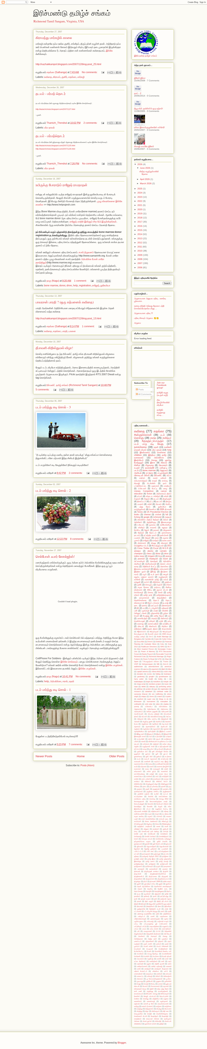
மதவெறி (140, 964)
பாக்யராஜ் (150, 921)
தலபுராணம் (167, 866)
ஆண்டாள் (164, 726)
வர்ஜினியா (156, 999)
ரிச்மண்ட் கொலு (152, 994)
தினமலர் (137, 871)
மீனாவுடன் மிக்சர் (142, 475)
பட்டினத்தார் (162, 473)
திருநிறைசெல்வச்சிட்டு (158, 874)
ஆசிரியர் (155, 724)
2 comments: (90, 123)
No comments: (90, 72)
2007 (140, 263)
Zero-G (165, 664)
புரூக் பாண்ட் (147, 944)
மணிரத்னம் (153, 961)
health (151, 679)
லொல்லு (146, 999)
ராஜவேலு (150, 991)
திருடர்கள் (137, 874)
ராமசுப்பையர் (138, 994)
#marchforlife (166, 629)
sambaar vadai (162, 691)
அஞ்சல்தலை (151, 709)
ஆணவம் (137, 726)
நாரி (155, 899)
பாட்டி (136, 924)
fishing (137, 517)
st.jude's (168, 696)
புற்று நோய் (144, 507)
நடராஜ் (165, 603)
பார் (138, 931)
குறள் (147, 789)
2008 (140, 259)
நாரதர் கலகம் (146, 899)
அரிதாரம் (140, 719)
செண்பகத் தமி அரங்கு (150, 831)
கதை (153, 437)
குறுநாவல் (156, 789)
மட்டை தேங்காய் (140, 961)
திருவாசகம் (150, 879)
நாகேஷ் (146, 896)
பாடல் (136, 470)
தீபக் (145, 881)
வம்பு (169, 621)
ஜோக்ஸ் (137, 849)
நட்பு (151, 501)
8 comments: (77, 539)
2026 (140, 164)
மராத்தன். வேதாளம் (161, 969)
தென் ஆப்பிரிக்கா (143, 886)
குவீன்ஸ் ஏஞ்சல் (143, 794)
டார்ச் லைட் (150, 851)
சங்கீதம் (141, 528)
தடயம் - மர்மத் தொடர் (51, 93)
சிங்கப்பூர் (165, 821)
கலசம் (151, 766)
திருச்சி (165, 871)
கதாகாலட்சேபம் (139, 764)
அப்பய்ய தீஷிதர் (153, 714)
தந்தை (136, 856)
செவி (160, 592)
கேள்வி (150, 796)
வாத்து (136, 1006)
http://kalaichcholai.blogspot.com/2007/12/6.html (55, 149)
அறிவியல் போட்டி (149, 566)
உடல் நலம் (155, 574)
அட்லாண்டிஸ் (139, 561)
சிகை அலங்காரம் (151, 821)
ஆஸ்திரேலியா (139, 731)
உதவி (71, 681)
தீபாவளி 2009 (155, 881)
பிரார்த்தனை (138, 939)
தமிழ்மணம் (138, 866)
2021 (140, 205)
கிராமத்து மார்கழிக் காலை (54, 37)
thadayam (153, 559)
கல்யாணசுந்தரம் (140, 481)
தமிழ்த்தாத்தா (139, 864)
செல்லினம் (164, 834)
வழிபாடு (137, 1004)
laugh (148, 681)
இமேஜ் (153, 572)
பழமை (166, 919)
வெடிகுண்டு (138, 1014)
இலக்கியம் (139, 460)
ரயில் (161, 621)
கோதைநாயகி (139, 801)
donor (62, 285)
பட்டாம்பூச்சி (153, 608)
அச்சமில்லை (163, 706)
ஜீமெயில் (140, 846)
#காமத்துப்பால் (158, 546)
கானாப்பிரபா (138, 776)
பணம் (162, 911)
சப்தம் (157, 814)
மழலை (165, 538)
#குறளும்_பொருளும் (153, 440)
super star (151, 699)
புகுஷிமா (165, 939)
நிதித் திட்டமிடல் (162, 901)
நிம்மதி (143, 904)
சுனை (158, 826)
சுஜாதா (165, 528)
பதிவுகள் (165, 608)
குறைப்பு (166, 789)
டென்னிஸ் (151, 483)
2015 (140, 230)
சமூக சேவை (143, 587)
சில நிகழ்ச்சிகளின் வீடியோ (163, 402)
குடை (144, 786)
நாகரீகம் (137, 896)
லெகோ (136, 999)
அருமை (137, 323)
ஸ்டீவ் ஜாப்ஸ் (147, 1021)
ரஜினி (152, 989)
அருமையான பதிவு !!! (143, 313)
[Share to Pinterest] (120, 72)
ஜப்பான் (168, 844)
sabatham (148, 691)
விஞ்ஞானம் (149, 1009)
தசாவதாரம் (146, 854)
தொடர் (156, 600)
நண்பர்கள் (164, 535)
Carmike (148, 639)
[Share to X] (114, 72)
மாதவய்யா (149, 974)
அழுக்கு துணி (147, 721)
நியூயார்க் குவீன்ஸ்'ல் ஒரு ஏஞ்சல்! (148, 108)
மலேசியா (155, 971)
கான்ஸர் (149, 776)
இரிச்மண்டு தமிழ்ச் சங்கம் (71, 13)
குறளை (139, 789)
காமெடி (165, 481)
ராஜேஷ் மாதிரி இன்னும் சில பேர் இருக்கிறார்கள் (93, 221)
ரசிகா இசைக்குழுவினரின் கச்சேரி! (149, 127)
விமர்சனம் (142, 543)
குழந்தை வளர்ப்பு (153, 791)
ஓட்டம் (166, 754)
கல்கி (166, 769)
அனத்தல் (154, 561)
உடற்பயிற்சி (158, 736)
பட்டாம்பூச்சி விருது (150, 911)
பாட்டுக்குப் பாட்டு (140, 926)
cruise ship (167, 671)
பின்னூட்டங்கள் (140, 613)
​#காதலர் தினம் (151, 629)
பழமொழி (145, 611)
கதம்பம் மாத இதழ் (161, 761)
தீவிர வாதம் (167, 881)
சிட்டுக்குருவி (138, 824)
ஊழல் (165, 574)
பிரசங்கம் (141, 936)
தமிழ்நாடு (152, 864)
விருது (153, 543)
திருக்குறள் (167, 499)
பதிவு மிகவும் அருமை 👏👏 (146, 318)
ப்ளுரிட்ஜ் (150, 959)
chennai (147, 514)
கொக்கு (152, 799)
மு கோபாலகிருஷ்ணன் (154, 979)
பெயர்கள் (137, 949)
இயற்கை (164, 572)
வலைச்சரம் (138, 1001)
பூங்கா (165, 613)
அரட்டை (168, 716)
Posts (141, 389)
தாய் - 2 (137, 93)
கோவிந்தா (137, 806)
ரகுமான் (166, 986)
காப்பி (146, 582)
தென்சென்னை (140, 600)
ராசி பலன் (138, 991)
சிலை (157, 824)
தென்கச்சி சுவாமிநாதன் (162, 886)
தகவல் (156, 530)
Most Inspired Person (145, 649)
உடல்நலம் (168, 736)
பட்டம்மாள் (137, 911)
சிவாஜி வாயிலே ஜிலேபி (144, 146)
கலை (147, 769)
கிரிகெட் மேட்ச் (162, 781)
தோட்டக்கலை (153, 603)
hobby (160, 679)
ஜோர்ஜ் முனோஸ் (150, 849)
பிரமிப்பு (168, 504)
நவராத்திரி (149, 468)
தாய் (165, 483)
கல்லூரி (137, 582)
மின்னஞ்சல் (167, 976)
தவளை (165, 869)
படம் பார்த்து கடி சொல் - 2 (53, 490)
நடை (136, 606)
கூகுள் (137, 468)
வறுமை (166, 999)
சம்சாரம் (159, 816)
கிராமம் (56, 77)
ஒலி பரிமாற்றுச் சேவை (160, 751)
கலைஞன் (156, 769)
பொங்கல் (140, 954)
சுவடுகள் (156, 829)
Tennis (140, 512)
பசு (143, 608)
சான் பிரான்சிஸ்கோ (148, 819)
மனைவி (168, 966)
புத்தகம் (160, 941)
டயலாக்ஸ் (164, 849)
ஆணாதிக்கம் (150, 726)
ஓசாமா (147, 754)
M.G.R (165, 548)
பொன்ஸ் (146, 956)
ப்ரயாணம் (140, 959)
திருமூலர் (165, 876)
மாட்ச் (166, 971)
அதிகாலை (164, 709)
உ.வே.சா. (141, 525)
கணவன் (137, 761)
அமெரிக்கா (55, 681)
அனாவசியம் (138, 711)
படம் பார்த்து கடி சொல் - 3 (53, 407)
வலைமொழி (151, 1001)
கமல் (135, 766)
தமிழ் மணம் (150, 861)
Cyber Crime (166, 639)
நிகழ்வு (168, 501)
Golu (162, 644)
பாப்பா (136, 929)
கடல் (138, 759)
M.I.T (169, 647)
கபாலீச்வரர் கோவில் (162, 764)
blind (169, 669)
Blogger (122, 1042)
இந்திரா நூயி (140, 572)
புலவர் (167, 944)
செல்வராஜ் (137, 836)
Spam (136, 661)
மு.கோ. (168, 979)
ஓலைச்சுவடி (138, 756)
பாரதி (64, 331)
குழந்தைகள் (167, 791)
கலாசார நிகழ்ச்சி (163, 766)
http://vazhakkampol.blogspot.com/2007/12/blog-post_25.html (68, 64)
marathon (156, 681)
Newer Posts (44, 756)
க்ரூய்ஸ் (137, 499)
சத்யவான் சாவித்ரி (140, 811)
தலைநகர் (141, 869)
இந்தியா (151, 455)
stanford (140, 699)
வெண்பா (152, 509)
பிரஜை (165, 936)
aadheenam (138, 666)
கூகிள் (156, 794)
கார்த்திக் (165, 776)
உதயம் (158, 739)
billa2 (163, 669)
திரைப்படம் (141, 501)
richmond (157, 517)
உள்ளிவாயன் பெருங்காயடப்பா (158, 741)
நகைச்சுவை (140, 447)
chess (149, 554)
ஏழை (144, 749)
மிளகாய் (140, 979)
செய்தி (165, 831)
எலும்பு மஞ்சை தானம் (144, 577)
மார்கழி (81, 77)
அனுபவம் (164, 470)
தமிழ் (164, 455)
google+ (152, 676)
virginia (166, 704)
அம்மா (165, 520)
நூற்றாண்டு (141, 909)
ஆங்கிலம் (138, 522)
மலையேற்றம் (142, 618)
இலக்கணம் (145, 452)
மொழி (146, 984)
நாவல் (139, 901)
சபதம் (149, 814)
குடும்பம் (168, 582)
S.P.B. (159, 659)
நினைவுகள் (166, 606)
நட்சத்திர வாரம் (150, 535)
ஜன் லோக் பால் (158, 844)
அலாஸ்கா (164, 566)
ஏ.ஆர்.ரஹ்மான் (163, 746)
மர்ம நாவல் (49, 127)
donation (140, 674)
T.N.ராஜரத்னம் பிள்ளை (150, 661)
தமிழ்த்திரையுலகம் (163, 595)
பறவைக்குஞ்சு (155, 919)
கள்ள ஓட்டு (151, 771)
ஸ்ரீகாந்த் (158, 1021)
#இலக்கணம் (141, 631)
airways (137, 551)
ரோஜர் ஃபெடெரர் (150, 996)
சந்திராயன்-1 (155, 811)
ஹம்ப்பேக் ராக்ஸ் (150, 1024)
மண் (162, 961)
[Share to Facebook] (117, 72)
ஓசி (157, 754)
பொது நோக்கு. (152, 954)
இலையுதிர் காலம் (140, 736)
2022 (140, 201)
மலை (157, 538)
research (137, 691)
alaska (150, 551)
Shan (167, 659)
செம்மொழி (138, 592)
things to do (163, 699)
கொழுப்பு (149, 585)
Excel (155, 548)
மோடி (153, 984)
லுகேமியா (105, 285)
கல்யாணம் (138, 771)
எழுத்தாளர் (163, 577)
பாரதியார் (167, 486)
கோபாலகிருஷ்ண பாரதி (159, 801)
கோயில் (150, 804)
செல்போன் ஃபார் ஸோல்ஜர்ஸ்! (55, 556)
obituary (152, 686)
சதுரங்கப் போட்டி (161, 809)
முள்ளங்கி (167, 981)
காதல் (154, 481)
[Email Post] (102, 72)
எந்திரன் (156, 744)
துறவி (160, 884)
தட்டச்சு (166, 854)
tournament (151, 701)
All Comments (145, 394)
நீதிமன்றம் (167, 906)
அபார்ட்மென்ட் (139, 714)
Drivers (150, 641)
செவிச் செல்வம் (150, 836)
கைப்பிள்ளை (163, 796)
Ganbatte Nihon (150, 644)
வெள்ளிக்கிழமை (162, 1014)
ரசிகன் (152, 621)
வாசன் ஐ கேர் (149, 1004)
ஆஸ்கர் (166, 729)
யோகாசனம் (155, 986)
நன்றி (166, 894)
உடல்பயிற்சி (140, 739)
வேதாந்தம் (154, 1016)
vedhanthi (137, 704)
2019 (140, 213)
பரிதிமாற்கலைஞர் (140, 919)
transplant (164, 701)
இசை (152, 462)
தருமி (158, 866)
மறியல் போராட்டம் (140, 971)
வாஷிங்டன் (167, 624)
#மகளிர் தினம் (153, 634)
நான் (135, 899)
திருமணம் (167, 530)
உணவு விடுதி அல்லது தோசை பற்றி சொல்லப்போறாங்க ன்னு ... (149, 307)
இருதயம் (150, 734)
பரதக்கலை (164, 916)
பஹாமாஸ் (155, 486)
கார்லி (136, 779)
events (149, 674)
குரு (170, 786)
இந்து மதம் (140, 734)
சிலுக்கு (149, 824)
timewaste (138, 701)
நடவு (138, 894)
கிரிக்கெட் (157, 582)
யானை (72, 331)
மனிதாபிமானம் (142, 966)
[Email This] (108, 72)
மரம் (169, 616)
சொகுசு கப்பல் (147, 839)
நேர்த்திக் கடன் (154, 909)
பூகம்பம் (137, 946)
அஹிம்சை (145, 724)
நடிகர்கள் (147, 894)
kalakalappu (138, 681)
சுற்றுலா (146, 829)
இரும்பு (158, 734)
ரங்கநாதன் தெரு (140, 989)
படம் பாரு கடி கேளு (148, 444)
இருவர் (166, 734)
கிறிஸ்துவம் (165, 784)
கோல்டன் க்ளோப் (162, 804)
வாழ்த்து (139, 1009)
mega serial (141, 684)
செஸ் (136, 839)
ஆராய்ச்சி (156, 729)
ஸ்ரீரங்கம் (138, 629)
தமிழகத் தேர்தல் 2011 (150, 856)
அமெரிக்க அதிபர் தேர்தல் (148, 520)
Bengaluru (138, 639)
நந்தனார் (158, 894)
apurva (145, 669)
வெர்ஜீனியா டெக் (141, 546)
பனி (135, 611)
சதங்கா (72, 77)
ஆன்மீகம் (146, 729)
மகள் (167, 959)
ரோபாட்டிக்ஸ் (164, 996)
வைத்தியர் (137, 1019)
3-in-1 (151, 636)
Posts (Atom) (87, 765)
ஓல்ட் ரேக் (149, 756)
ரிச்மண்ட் (158, 475)
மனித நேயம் (159, 616)
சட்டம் (148, 809)
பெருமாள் (149, 949)
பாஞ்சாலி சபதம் (163, 921)
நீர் (138, 608)
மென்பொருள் (139, 621)
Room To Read (148, 659)
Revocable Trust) (162, 654)
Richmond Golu (140, 656)
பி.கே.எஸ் (142, 488)
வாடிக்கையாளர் (163, 1004)
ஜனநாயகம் (138, 844)
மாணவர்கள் (138, 974)
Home (81, 756)
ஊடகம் (136, 744)
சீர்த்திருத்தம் (166, 824)
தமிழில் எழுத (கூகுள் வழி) (162, 393)
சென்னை (161, 452)
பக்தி (166, 909)
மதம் (169, 961)
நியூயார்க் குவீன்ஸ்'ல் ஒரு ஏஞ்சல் (160, 904)
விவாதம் (164, 543)
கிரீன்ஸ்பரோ (138, 784)
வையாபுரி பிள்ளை (152, 1019)
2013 (140, 238)
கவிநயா (167, 437)
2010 (140, 251)
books (136, 514)
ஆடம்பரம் (165, 724)
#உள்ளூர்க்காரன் (143, 434)
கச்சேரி (137, 580)
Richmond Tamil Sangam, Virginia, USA (58, 21)
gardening (141, 676)
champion (138, 554)
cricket (158, 514)
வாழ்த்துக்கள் (139, 509)
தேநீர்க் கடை (163, 889)
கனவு (150, 764)
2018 (140, 217)
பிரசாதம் (154, 936)
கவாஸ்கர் (164, 771)
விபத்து (158, 1009)
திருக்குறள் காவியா (151, 871)
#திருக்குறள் (154, 631)
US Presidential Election (157, 512)
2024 (140, 192)
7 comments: (76, 744)
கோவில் (149, 806)
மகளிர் (159, 959)
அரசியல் (138, 473)
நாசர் (155, 896)
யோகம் (145, 986)
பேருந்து (146, 616)
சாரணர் (153, 528)
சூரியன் (165, 829)
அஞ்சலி (168, 517)
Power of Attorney (148, 651)
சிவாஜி (137, 483)
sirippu (143, 696)
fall (166, 514)
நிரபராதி (140, 906)
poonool (141, 559)
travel (165, 559)
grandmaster (163, 676)
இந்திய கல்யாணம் (161, 569)
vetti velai (148, 704)
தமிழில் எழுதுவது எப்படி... (161, 412)
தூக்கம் (168, 884)
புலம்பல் (158, 944)
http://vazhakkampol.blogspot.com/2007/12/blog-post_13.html (68, 318)
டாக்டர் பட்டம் (138, 851)
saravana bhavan (141, 694)
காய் (157, 776)
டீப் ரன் (136, 854)
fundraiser (167, 674)
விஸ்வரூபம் (156, 1011)
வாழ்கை (159, 1006)
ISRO (162, 647)
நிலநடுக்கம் (150, 906)
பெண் (136, 616)
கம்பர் (166, 580)
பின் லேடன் (167, 934)
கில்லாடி (137, 786)
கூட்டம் (165, 794)
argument (154, 669)
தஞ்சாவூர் (157, 854)
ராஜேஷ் (95, 285)
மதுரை (148, 964)
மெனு (139, 984)
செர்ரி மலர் (138, 834)
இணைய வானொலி (142, 569)
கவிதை (48, 77)
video (158, 704)
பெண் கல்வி (148, 946)
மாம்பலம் (168, 974)
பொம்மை (156, 956)
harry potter (139, 679)
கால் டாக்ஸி (146, 779)
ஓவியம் (158, 756)
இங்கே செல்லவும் (69, 661)
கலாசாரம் (137, 769)
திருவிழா (137, 881)
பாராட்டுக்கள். (166, 929)
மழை (165, 488)
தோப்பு (169, 891)
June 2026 (145, 168)
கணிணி (147, 761)
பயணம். (137, 538)
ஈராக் (65, 681)
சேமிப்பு (137, 530)
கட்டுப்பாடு (164, 759)
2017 (140, 221)
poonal (168, 556)
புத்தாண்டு (155, 613)
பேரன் (149, 951)
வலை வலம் (166, 540)
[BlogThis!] (111, 72)
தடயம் (156, 499)
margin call (167, 681)
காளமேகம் (157, 779)
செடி (135, 831)
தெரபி (140, 889)
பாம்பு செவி (154, 929)
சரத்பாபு (157, 587)
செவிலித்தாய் (164, 836)
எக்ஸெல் (146, 744)
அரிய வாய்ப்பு (152, 719)
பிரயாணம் (163, 465)
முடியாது (140, 981)
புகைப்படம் (137, 941)
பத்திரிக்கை (167, 914)
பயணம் (140, 504)
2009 (140, 255)
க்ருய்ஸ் (159, 585)
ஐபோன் (168, 749)
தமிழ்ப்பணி (164, 864)
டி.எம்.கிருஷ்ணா (163, 851)
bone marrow (51, 285)
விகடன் (141, 626)
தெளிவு (150, 889)
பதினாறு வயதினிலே (144, 914)
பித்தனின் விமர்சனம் (153, 934)
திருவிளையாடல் (163, 879)
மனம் (169, 964)
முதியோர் (149, 981)
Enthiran (159, 641)
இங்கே (109, 50)
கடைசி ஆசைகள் (150, 759)
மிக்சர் (157, 976)
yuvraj (136, 706)
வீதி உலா (166, 1011)
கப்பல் (139, 496)
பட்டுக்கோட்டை (140, 486)
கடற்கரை (168, 756)
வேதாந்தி (165, 1016)
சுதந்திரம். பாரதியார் (144, 826)
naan (136, 686)
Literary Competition (144, 491)
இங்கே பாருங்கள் (114, 665)
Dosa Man (140, 641)
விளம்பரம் (153, 626)
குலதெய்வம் (138, 791)
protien (148, 689)
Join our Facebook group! (161, 385)
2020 (140, 209)
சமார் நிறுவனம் (86, 252)
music (166, 684)
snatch (159, 696)
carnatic (163, 551)
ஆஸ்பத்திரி (152, 731)
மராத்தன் (147, 969)
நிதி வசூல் (149, 901)
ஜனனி (147, 844)
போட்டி (154, 488)
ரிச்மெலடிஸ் (165, 994)
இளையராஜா (166, 522)
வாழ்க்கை (168, 1006)
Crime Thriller (143, 548)
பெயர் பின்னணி (162, 946)
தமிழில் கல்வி (139, 859)
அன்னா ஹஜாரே (152, 711)
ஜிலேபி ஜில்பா (139, 78)
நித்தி (136, 904)
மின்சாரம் (164, 618)
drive (69, 285)
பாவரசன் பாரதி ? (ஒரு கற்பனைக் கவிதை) (65, 302)
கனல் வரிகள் (159, 478)
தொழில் (148, 891)
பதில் (157, 914)
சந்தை (166, 811)
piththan (140, 689)
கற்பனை (143, 766)
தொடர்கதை (138, 891)
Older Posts (116, 756)
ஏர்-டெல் (137, 749)
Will (158, 664)
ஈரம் (150, 736)
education (138, 494)
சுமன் (166, 826)
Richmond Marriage (156, 656)
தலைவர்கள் (153, 869)
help (75, 285)
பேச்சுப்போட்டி (139, 951)
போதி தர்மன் (166, 956)
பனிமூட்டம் (141, 916)
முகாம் (136, 540)
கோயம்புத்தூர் (139, 804)
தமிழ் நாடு (148, 595)
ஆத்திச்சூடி (151, 522)
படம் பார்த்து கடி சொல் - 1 (53, 689)
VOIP (136, 664)
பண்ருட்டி (163, 468)
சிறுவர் (147, 499)
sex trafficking (157, 694)
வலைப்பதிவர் (153, 624)
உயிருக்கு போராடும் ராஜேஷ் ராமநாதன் (61, 185)
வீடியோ (165, 626)
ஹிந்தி (161, 1024)
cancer (164, 491)
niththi (143, 686)
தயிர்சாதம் (149, 866)
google (146, 517)
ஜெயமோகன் (164, 846)
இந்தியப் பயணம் (165, 731)
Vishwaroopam (147, 664)
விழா (147, 1011)
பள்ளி (149, 504)
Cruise (156, 639)
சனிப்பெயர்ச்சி (139, 814)
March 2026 (146, 183)
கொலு (154, 460)
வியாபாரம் (167, 1009)
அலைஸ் (137, 721)
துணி (139, 884)
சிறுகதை (149, 465)
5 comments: (43, 389)
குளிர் (64, 77)
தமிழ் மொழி (163, 861)
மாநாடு (154, 618)
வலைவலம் (138, 457)
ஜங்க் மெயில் (162, 841)
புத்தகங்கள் (149, 941)
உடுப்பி (150, 739)
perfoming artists (165, 686)
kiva (160, 556)
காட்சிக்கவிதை (139, 774)
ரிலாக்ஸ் (137, 996)
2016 (140, 226)
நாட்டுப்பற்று (164, 896)
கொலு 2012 (163, 799)
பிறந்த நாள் (152, 939)
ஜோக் (146, 530)
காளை (166, 779)
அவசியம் (159, 721)
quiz (155, 689)
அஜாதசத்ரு (138, 709)
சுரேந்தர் (137, 829)
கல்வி (166, 496)
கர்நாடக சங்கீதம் (153, 496)
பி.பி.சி (158, 931)
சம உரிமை (165, 814)
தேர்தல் (141, 533)
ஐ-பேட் (151, 749)
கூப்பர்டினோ (138, 796)
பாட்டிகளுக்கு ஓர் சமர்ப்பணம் (155, 924)
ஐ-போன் (160, 749)
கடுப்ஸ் (142, 478)
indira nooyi (139, 556)
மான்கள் (159, 974)
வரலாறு (140, 624)
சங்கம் (168, 585)
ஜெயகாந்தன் (151, 846)
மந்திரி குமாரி (159, 964)
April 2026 (145, 179)
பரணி (152, 916)
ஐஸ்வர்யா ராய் (142, 751)
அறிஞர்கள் (164, 719)
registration (85, 285)
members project (155, 684)
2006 (140, 267)
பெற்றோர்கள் (163, 949)
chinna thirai (156, 671)
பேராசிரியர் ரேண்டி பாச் (163, 951)
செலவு (150, 592)
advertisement (154, 666)
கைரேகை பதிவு (139, 799)
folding (158, 674)
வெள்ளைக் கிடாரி (140, 1016)
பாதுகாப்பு (165, 926)
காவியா (137, 781)
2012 (140, 242)
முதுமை (158, 981)
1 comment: (80, 280)
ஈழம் (145, 574)
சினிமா (137, 465)
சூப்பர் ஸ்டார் (162, 590)
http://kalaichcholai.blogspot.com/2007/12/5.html (55, 146)
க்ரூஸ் (160, 806)
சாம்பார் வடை (164, 819)
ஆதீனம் (137, 729)
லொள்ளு (139, 437)
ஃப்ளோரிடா (149, 706)
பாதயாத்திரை (154, 926)
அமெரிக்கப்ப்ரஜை (156, 716)
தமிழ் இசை (151, 859)
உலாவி (143, 741)
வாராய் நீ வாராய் (147, 1006)
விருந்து (139, 1011)
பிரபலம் (159, 504)
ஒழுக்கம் (137, 754)
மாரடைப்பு (140, 976)
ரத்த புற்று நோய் (163, 989)
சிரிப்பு (149, 590)
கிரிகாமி (148, 781)
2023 (140, 197)
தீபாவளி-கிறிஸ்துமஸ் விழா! (54, 348)
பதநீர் (169, 911)
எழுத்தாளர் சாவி (148, 746)
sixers (151, 696)
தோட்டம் (152, 533)
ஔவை (152, 525)
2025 (140, 188)
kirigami (151, 556)
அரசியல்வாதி (150, 564)
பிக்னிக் (165, 611)
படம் (162, 434)
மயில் (139, 969)
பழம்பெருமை (138, 921)
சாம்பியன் (137, 821)
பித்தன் (148, 538)
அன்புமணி (165, 711)
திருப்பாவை (153, 876)
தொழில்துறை (159, 891)
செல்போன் (151, 834)
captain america (142, 671)
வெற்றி (149, 1014)
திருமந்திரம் (161, 598)
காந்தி (152, 774)
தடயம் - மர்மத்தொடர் (50, 136)
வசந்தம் (155, 540)
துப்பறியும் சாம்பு (149, 884)
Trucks (165, 661)
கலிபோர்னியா (165, 525)
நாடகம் (159, 501)
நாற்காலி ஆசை (165, 899)
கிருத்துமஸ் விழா (152, 784)
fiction (149, 494)
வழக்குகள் (164, 1001)
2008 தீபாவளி (165, 509)
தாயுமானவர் (144, 598)
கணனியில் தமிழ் (152, 580)
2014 (140, 234)
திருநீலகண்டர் (139, 876)
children (138, 455)
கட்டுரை (149, 473)
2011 (140, 246)
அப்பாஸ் (144, 716)
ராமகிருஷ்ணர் (163, 991)
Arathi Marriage (162, 636)
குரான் (163, 786)
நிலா (159, 906)
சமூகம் (150, 816)
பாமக (144, 929)
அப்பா (169, 475)
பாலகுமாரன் (148, 931)
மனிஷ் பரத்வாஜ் (156, 966)
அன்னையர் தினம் (163, 494)
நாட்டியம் (154, 606)
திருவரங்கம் (138, 879)
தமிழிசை (165, 856)
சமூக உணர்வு (139, 816)
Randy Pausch (147, 654)
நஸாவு (144, 606)
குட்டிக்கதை (153, 786)
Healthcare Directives (149, 647)
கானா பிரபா (163, 774)
